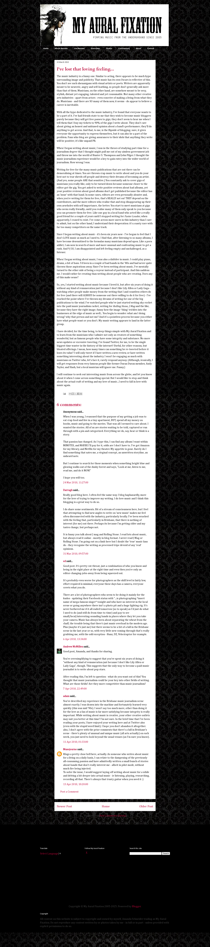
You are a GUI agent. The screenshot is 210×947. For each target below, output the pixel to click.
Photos (109, 49)
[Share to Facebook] (78, 393)
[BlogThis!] (72, 393)
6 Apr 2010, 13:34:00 (75, 639)
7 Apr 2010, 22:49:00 (75, 688)
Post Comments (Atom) (113, 815)
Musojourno (70, 749)
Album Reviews (61, 49)
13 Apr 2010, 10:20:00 (75, 784)
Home (45, 49)
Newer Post (64, 806)
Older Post (146, 806)
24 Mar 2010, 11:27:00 (75, 482)
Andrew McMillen (73, 646)
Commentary (124, 49)
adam (66, 696)
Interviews (95, 49)
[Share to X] (75, 393)
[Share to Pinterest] (81, 393)
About (138, 49)
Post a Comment (69, 791)
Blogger (136, 906)
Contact (150, 49)
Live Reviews (79, 49)
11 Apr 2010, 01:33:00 (75, 742)
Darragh (68, 490)
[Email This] (70, 393)
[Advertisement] (92, 835)
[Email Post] (64, 393)
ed (64, 561)
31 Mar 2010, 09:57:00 (75, 554)
